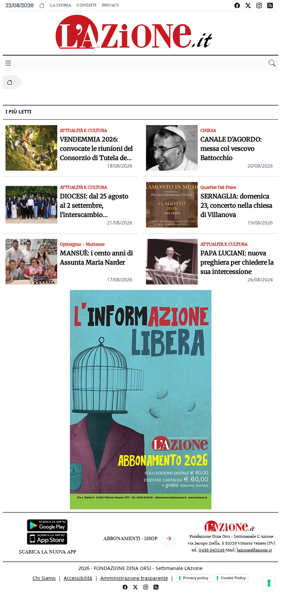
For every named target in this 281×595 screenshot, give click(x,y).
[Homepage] (9, 82)
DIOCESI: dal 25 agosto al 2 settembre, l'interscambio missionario (94, 205)
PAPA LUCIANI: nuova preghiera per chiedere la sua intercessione (237, 262)
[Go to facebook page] (237, 5)
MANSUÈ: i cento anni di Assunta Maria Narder (96, 257)
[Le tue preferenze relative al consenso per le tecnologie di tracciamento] (269, 583)
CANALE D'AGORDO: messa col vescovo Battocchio (231, 148)
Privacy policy (195, 577)
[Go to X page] (248, 5)
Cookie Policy (233, 577)
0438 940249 (212, 550)
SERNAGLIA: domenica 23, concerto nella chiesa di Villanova (236, 205)
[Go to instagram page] (259, 5)
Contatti (86, 5)
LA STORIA (60, 5)
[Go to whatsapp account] (270, 5)
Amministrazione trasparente (134, 578)
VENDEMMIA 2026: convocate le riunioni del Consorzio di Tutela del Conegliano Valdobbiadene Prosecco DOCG (96, 148)
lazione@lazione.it (254, 550)
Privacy (110, 5)
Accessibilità (78, 578)
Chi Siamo (44, 578)
